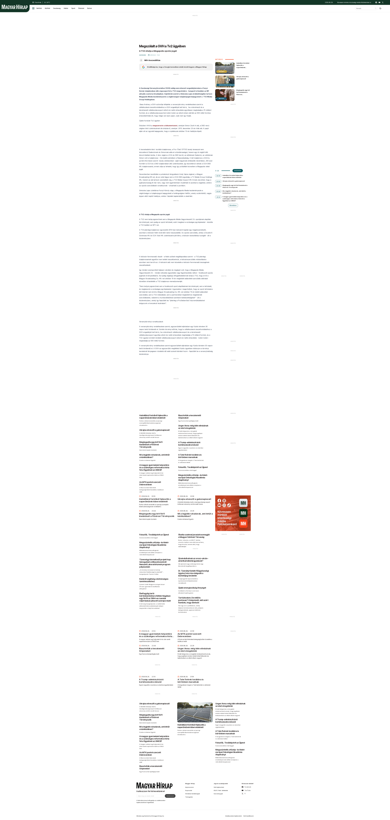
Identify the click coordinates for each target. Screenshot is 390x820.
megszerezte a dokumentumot (165, 126)
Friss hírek (38, 2)
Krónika (221, 71)
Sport (73, 8)
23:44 (218, 186)
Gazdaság (57, 8)
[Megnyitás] (33, 8)
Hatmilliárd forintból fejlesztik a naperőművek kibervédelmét (242, 66)
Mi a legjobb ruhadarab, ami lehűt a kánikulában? (234, 192)
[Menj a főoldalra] (15, 7)
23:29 (218, 191)
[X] (383, 2)
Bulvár (89, 8)
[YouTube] (379, 2)
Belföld (39, 8)
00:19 (218, 176)
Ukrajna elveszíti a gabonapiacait (242, 78)
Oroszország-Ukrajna (227, 85)
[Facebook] (376, 2)
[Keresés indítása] (375, 8)
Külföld (47, 8)
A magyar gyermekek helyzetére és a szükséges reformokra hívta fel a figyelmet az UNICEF (235, 199)
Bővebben (233, 205)
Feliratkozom (170, 796)
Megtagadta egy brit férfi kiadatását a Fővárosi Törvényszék (243, 93)
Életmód (81, 8)
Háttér (66, 8)
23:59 (218, 181)
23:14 (218, 197)
